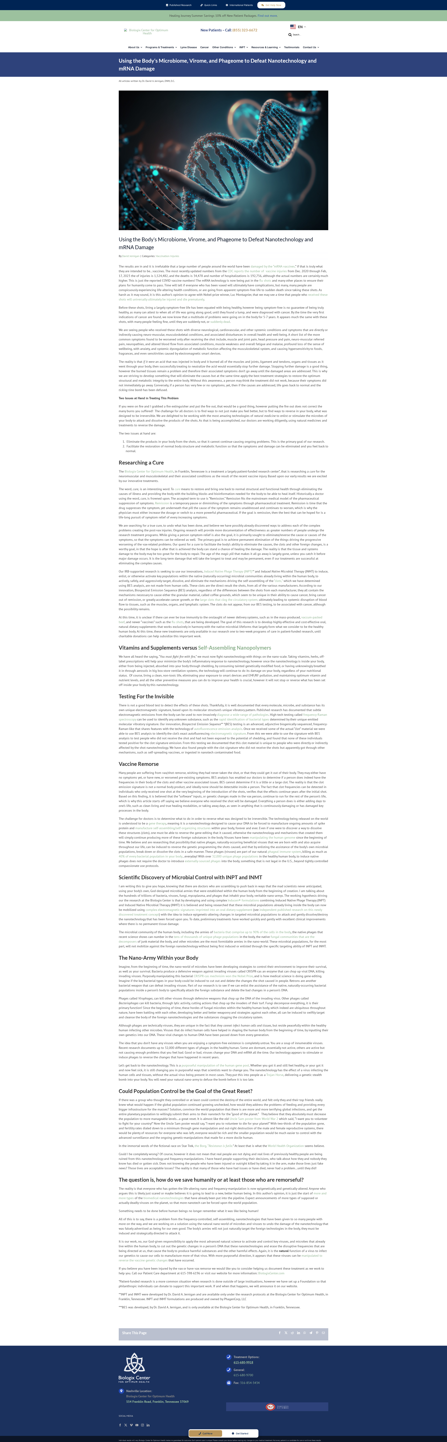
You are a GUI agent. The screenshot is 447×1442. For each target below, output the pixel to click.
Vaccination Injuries (167, 256)
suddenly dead (220, 322)
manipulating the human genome (272, 837)
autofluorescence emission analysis (218, 729)
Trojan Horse (274, 1075)
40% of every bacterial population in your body (150, 856)
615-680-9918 (243, 1362)
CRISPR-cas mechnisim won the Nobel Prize (223, 976)
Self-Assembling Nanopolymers (234, 647)
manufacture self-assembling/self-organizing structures (173, 828)
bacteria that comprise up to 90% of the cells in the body (252, 932)
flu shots (265, 280)
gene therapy (157, 823)
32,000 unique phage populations (235, 856)
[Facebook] (120, 1425)
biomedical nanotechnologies (164, 1198)
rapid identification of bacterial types (244, 719)
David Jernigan (131, 256)
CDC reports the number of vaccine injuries (257, 271)
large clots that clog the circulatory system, (229, 600)
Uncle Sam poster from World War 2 (254, 1119)
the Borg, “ (214, 1146)
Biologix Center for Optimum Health (149, 471)
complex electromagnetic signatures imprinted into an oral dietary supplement (199, 910)
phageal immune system (284, 852)
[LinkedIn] (148, 1425)
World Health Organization (286, 1146)
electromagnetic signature (228, 733)
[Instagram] (142, 1425)
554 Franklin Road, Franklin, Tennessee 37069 (157, 1402)
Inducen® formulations (243, 900)
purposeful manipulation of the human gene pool (215, 1065)
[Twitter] (125, 1425)
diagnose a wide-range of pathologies (243, 715)
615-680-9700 (243, 1375)
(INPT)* (228, 571)
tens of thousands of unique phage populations (206, 937)
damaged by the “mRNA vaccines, (273, 266)
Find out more (267, 16)
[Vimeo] (131, 1425)
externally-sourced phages (203, 861)
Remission (162, 503)
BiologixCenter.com (271, 1273)
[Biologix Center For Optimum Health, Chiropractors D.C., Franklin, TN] (248, 1393)
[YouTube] (136, 1425)
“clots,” (278, 581)
